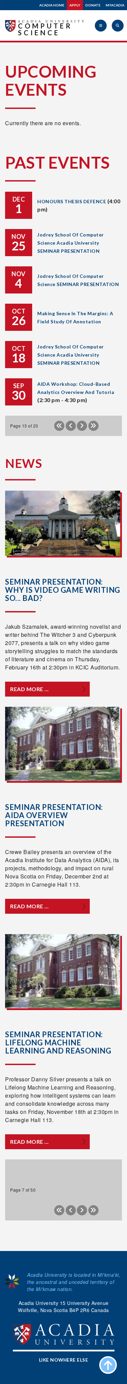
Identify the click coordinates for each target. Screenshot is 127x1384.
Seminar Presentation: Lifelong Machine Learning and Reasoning (58, 1042)
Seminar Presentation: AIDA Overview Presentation (54, 815)
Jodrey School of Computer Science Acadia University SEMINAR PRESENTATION (70, 243)
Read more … (29, 689)
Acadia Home (51, 5)
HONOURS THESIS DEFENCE (71, 201)
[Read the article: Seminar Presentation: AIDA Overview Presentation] (62, 744)
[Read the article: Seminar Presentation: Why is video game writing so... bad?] (62, 523)
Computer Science (45, 29)
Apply (74, 5)
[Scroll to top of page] (108, 1365)
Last (93, 426)
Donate (93, 5)
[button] (101, 26)
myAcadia (115, 5)
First (59, 426)
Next (82, 426)
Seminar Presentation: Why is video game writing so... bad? (62, 590)
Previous (71, 426)
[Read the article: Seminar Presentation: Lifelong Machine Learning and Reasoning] (62, 971)
